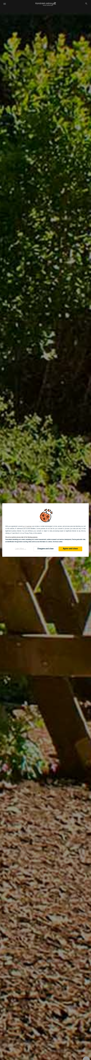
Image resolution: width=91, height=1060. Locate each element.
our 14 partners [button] (27, 526)
